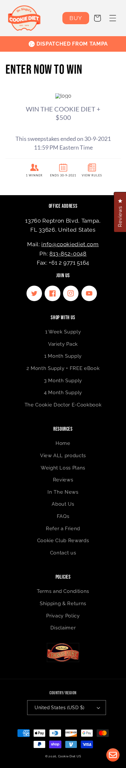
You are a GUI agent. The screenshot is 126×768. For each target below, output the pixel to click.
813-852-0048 (68, 253)
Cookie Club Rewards (63, 540)
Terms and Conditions (63, 591)
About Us (63, 504)
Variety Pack (63, 344)
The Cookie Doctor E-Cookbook (63, 405)
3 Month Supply (63, 381)
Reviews (63, 480)
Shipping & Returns (63, 603)
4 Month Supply (63, 392)
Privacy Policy (62, 616)
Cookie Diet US (69, 756)
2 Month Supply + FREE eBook (63, 368)
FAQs (63, 516)
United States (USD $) (59, 707)
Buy (75, 18)
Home (63, 443)
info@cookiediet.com (70, 244)
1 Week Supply (63, 332)
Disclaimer (63, 628)
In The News (62, 492)
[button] (113, 18)
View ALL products (63, 455)
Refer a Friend (63, 528)
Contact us (63, 553)
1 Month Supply (63, 356)
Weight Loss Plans (63, 468)
